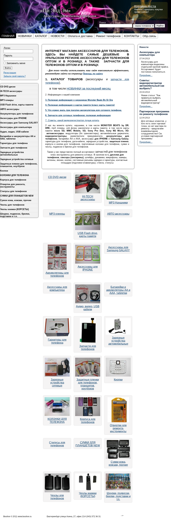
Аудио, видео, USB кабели (87, 308)
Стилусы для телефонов (57, 444)
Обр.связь (149, 36)
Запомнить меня (16, 63)
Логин (7, 48)
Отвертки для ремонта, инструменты (118, 428)
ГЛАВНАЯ (8, 36)
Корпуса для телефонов (87, 421)
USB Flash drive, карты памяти (88, 235)
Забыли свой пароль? (15, 76)
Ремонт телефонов (108, 36)
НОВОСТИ (57, 36)
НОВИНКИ (25, 36)
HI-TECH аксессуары (87, 198)
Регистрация (10, 72)
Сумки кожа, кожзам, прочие (118, 463)
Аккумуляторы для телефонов (57, 274)
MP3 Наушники (118, 202)
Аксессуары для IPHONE (88, 268)
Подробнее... (145, 75)
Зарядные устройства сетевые (57, 382)
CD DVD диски (57, 177)
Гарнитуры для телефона (57, 341)
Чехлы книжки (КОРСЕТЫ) (88, 495)
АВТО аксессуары (118, 213)
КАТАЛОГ (41, 36)
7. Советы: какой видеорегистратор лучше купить (72, 120)
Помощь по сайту (93, 73)
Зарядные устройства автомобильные (118, 340)
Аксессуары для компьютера (57, 288)
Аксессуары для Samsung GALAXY (118, 249)
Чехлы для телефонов (57, 497)
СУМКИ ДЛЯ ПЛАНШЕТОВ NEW (87, 444)
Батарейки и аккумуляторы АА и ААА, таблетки (118, 290)
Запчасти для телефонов (87, 347)
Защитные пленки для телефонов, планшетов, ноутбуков (87, 384)
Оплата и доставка (80, 36)
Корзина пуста (145, 6)
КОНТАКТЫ (131, 36)
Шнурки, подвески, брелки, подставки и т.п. (118, 496)
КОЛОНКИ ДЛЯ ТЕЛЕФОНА (57, 420)
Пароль (8, 55)
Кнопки (118, 379)
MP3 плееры (57, 213)
